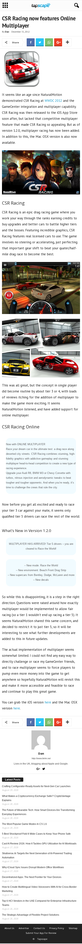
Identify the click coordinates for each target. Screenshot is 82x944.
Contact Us (39, 928)
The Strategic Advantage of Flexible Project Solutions (30, 914)
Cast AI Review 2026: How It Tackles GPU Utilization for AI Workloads (39, 843)
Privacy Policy (56, 928)
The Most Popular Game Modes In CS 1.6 (24, 824)
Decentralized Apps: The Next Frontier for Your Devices (31, 877)
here (48, 702)
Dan (7, 31)
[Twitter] (43, 769)
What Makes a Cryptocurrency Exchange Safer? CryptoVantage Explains (36, 798)
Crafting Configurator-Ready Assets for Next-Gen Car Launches (36, 786)
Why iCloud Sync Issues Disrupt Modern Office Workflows (33, 867)
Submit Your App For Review (41, 932)
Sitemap (73, 928)
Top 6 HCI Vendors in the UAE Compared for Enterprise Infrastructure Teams (39, 902)
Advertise (24, 928)
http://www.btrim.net (41, 758)
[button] (75, 5)
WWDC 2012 (53, 100)
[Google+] (38, 769)
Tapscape (42, 938)
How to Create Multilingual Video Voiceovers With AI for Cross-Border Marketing (39, 889)
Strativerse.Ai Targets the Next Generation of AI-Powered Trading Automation (37, 855)
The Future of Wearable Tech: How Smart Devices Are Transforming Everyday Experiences (38, 812)
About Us (9, 928)
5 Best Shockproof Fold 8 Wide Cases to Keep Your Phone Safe (36, 833)
